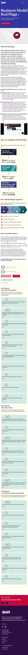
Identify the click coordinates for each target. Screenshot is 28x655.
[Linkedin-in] (5, 627)
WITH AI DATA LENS (10, 267)
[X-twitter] (3, 627)
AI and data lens (11, 78)
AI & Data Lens (15, 245)
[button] (23, 2)
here (2, 146)
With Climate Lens (10, 271)
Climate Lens (17, 247)
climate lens (22, 67)
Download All (16, 276)
